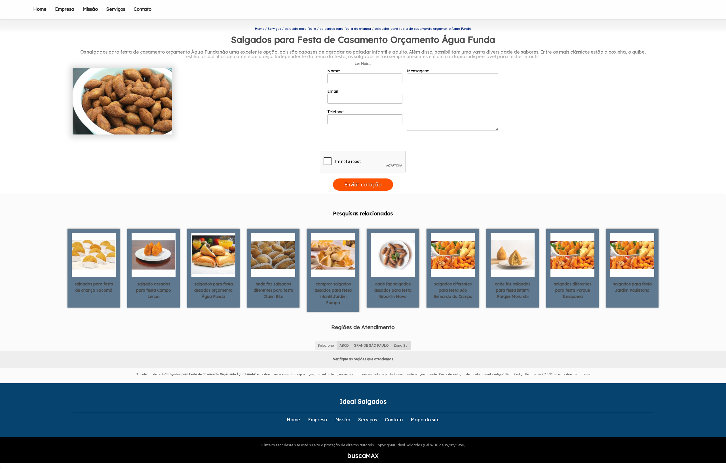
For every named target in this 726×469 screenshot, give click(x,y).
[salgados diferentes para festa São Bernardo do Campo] (453, 254)
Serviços (115, 9)
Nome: (334, 70)
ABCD (344, 345)
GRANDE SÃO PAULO (371, 345)
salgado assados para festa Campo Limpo (153, 290)
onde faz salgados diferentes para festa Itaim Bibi (273, 290)
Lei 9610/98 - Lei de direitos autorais (563, 374)
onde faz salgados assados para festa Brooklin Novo (392, 290)
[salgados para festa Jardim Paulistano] (632, 254)
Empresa (64, 9)
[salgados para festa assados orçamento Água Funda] (213, 254)
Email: (333, 91)
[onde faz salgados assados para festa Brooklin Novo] (393, 254)
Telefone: (336, 111)
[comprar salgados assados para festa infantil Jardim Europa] (333, 254)
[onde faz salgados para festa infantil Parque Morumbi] (512, 254)
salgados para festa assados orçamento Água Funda (213, 290)
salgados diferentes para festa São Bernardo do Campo (452, 290)
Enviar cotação (363, 184)
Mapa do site (425, 419)
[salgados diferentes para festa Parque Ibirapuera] (572, 254)
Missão (90, 9)
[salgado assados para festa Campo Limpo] (153, 254)
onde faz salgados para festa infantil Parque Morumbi (512, 290)
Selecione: (326, 345)
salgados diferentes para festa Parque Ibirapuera (572, 290)
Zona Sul (401, 345)
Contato (142, 9)
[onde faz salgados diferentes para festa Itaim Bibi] (273, 254)
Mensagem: (418, 70)
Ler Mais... (363, 63)
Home (40, 9)
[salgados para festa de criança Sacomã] (94, 254)
